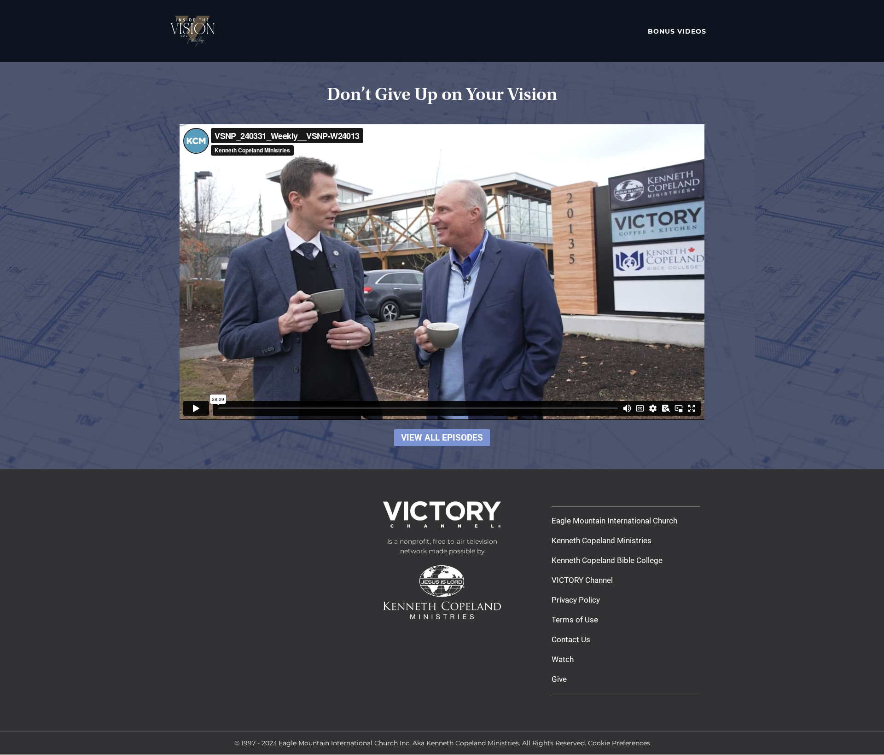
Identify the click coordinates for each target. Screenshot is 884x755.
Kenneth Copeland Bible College (607, 560)
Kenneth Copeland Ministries (601, 540)
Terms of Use (575, 619)
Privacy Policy (576, 599)
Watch (563, 659)
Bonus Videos (677, 31)
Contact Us (571, 639)
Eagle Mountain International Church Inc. (345, 743)
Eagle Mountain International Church (614, 520)
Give (559, 679)
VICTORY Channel (582, 580)
